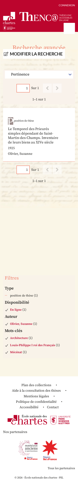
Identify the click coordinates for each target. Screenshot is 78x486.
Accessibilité (29, 407)
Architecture (19, 338)
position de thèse (21, 295)
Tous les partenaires (61, 468)
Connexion (67, 5)
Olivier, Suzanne (21, 324)
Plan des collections (36, 385)
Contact (53, 407)
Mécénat (16, 352)
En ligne (16, 310)
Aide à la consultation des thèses (36, 390)
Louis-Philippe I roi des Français (32, 345)
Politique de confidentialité (36, 402)
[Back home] (46, 16)
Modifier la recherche (36, 53)
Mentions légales (36, 396)
